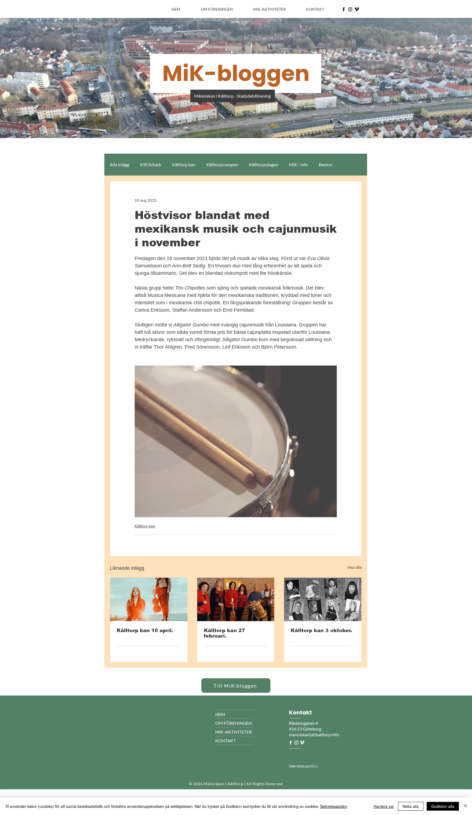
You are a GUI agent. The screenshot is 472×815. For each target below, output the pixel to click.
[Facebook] (343, 9)
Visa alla (354, 567)
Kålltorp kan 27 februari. (224, 633)
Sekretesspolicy (333, 806)
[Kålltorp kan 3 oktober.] (322, 599)
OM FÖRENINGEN (233, 723)
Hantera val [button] (384, 806)
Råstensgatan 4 (304, 723)
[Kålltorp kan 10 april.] (148, 599)
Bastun (325, 164)
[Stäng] (465, 806)
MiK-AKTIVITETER (233, 731)
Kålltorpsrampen (222, 164)
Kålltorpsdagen (263, 164)
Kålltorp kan (183, 164)
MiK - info (298, 164)
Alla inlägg (119, 164)
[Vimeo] (356, 9)
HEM (220, 714)
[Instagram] (350, 9)
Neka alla (411, 806)
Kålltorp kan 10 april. (145, 630)
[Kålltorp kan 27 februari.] (236, 599)
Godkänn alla (442, 806)
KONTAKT (225, 740)
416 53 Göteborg (305, 728)
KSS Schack (150, 164)
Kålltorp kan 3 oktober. (321, 630)
